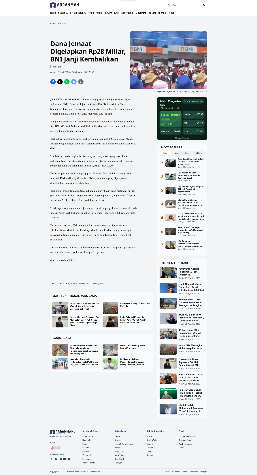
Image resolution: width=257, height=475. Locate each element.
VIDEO (172, 13)
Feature (85, 448)
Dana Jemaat (99, 283)
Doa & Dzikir (120, 451)
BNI (53, 283)
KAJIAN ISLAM (112, 13)
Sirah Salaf (119, 459)
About (166, 472)
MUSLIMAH (141, 13)
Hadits (117, 448)
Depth (85, 444)
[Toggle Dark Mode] (204, 5)
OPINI (91, 13)
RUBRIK (99, 13)
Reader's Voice (185, 440)
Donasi (184, 472)
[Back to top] (251, 469)
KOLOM (152, 13)
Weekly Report (88, 463)
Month (187, 153)
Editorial (85, 451)
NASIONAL (63, 13)
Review (150, 444)
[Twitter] (51, 459)
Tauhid (117, 436)
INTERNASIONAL (78, 13)
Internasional (87, 436)
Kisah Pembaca (185, 444)
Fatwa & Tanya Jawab (124, 444)
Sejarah (150, 448)
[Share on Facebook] (53, 81)
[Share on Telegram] (74, 81)
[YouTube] (64, 459)
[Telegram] (68, 459)
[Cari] (169, 5)
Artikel (149, 436)
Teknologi (86, 455)
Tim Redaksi (175, 472)
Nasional (86, 440)
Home (52, 24)
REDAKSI (162, 13)
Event (181, 448)
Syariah (118, 440)
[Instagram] (60, 459)
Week (177, 153)
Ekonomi (86, 459)
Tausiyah (118, 463)
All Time (199, 153)
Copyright (203, 472)
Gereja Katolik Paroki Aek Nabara (74, 283)
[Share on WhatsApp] (67, 81)
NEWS (53, 13)
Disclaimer (194, 472)
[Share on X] (60, 81)
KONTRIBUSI (127, 13)
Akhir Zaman (120, 455)
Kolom (149, 451)
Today (165, 153)
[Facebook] (56, 459)
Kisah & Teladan (153, 440)
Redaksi (150, 455)
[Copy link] (81, 81)
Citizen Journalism (187, 436)
